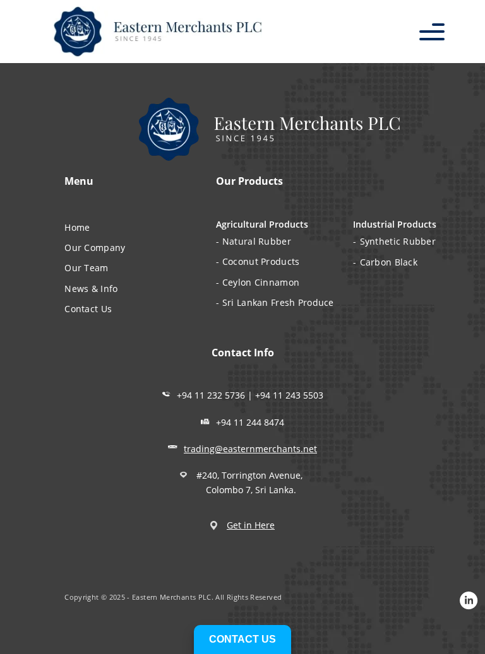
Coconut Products (260, 261)
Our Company (94, 248)
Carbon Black (388, 262)
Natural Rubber (256, 241)
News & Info (90, 289)
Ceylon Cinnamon (260, 282)
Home (77, 227)
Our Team (86, 268)
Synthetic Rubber (398, 241)
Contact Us (88, 309)
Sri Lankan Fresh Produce (278, 302)
